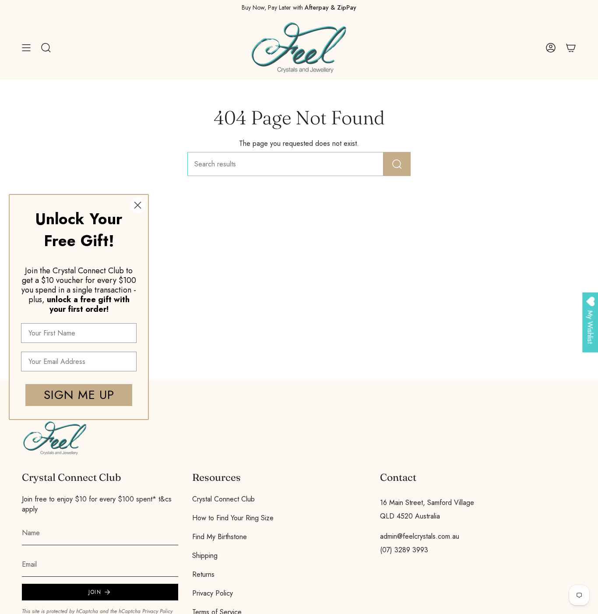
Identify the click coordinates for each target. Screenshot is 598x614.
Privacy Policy (212, 593)
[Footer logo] (55, 438)
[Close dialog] (137, 205)
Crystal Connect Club (223, 499)
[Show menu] (26, 47)
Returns (203, 574)
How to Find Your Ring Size (233, 518)
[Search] (397, 164)
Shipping (205, 555)
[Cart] (571, 47)
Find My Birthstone (219, 537)
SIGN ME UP (79, 395)
